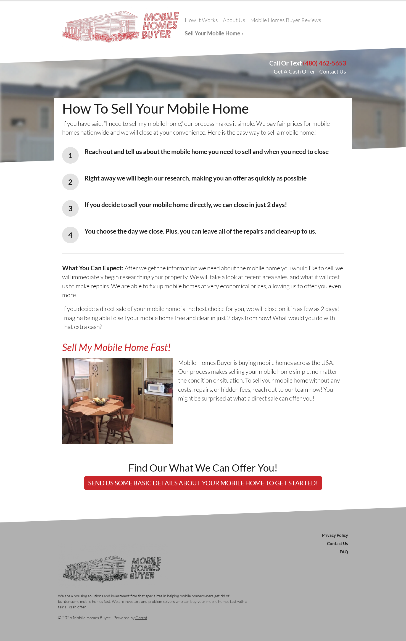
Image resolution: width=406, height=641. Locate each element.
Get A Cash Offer (294, 71)
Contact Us (332, 71)
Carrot (141, 617)
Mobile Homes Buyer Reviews (285, 20)
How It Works (201, 20)
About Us (234, 20)
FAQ (344, 551)
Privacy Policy (335, 535)
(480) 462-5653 (324, 63)
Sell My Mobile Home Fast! (116, 347)
